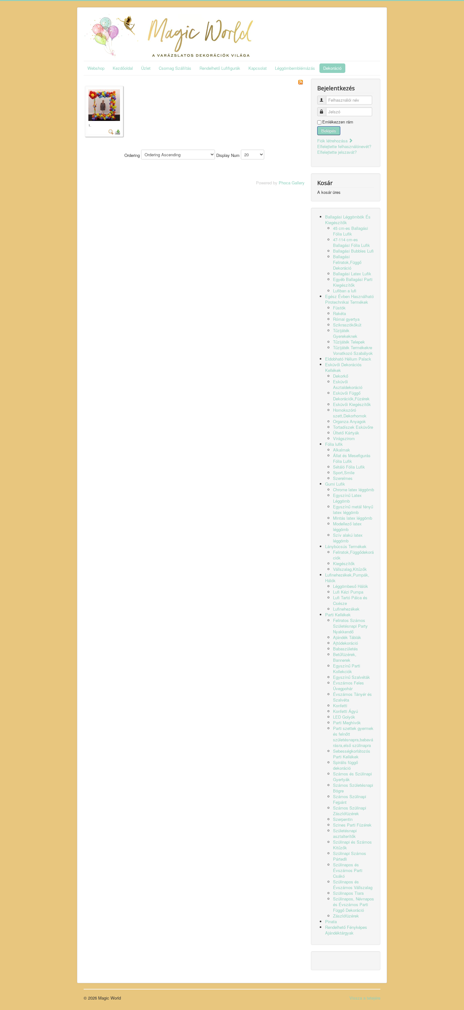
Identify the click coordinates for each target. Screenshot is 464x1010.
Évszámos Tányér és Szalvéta (352, 697)
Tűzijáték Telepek (349, 342)
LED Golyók (344, 717)
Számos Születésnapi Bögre (353, 788)
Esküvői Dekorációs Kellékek (343, 367)
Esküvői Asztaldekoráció (347, 384)
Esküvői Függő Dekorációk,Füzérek (351, 396)
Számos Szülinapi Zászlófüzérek (349, 810)
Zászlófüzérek (346, 916)
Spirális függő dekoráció (345, 765)
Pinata (331, 921)
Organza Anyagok (349, 421)
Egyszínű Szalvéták (351, 677)
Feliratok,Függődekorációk (353, 555)
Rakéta (339, 313)
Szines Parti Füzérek (352, 825)
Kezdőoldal (123, 68)
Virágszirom (344, 438)
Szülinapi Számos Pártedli (349, 856)
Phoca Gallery (292, 183)
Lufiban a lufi (344, 291)
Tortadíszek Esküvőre (353, 427)
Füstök (339, 308)
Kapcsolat (257, 68)
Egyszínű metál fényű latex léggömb (353, 509)
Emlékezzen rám (337, 122)
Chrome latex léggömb (353, 490)
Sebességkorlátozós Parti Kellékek (351, 754)
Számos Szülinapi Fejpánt (349, 799)
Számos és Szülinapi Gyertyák (352, 776)
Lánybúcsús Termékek (345, 546)
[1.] (104, 104)
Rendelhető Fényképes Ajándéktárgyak (346, 930)
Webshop (95, 68)
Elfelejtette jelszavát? (337, 152)
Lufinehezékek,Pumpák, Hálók (347, 577)
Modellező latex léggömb (347, 526)
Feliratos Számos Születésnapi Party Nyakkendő (350, 626)
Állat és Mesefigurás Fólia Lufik (352, 458)
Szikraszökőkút (347, 325)
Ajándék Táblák (347, 637)
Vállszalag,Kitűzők (350, 569)
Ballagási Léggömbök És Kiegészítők (348, 219)
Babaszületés (345, 649)
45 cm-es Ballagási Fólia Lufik (350, 231)
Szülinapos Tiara (348, 893)
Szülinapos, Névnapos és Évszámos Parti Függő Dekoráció (353, 904)
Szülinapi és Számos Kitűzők (352, 845)
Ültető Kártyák (346, 433)
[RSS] (300, 81)
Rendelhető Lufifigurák (219, 68)
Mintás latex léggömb (352, 518)
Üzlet (146, 68)
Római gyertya (346, 319)
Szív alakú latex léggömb (348, 538)
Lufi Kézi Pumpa (348, 592)
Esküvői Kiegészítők (352, 404)
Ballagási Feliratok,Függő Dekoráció (347, 262)
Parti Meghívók (347, 723)
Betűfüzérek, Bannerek (344, 657)
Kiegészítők (344, 563)
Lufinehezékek (346, 609)
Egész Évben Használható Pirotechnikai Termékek (349, 299)
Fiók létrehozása (333, 141)
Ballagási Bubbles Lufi (353, 251)
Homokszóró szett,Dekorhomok (349, 413)
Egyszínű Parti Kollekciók (346, 668)
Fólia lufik (334, 444)
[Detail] (111, 131)
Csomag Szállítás (175, 68)
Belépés (328, 131)
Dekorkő (340, 376)
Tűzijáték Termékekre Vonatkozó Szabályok (353, 350)
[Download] (117, 131)
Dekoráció (332, 68)
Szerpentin (343, 819)
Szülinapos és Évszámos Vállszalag (352, 884)
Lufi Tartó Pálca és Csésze (350, 600)
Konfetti (340, 705)
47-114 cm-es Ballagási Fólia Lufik (351, 242)
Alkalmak (341, 450)
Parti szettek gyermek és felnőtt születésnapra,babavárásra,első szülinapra (353, 736)
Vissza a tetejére (364, 998)
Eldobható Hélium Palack (348, 359)
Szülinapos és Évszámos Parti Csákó (347, 870)
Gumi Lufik (335, 484)
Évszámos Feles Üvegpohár (348, 685)
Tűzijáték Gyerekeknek (345, 333)
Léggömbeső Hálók (350, 586)
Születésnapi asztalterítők (345, 833)
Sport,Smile (343, 472)
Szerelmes (343, 478)
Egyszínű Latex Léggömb (347, 498)
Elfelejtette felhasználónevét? (344, 146)
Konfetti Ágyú (345, 711)
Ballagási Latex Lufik (352, 274)
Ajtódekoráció (345, 643)
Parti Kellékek (338, 615)
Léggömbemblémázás (295, 68)
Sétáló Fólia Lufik (349, 467)
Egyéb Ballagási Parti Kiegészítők (352, 282)
